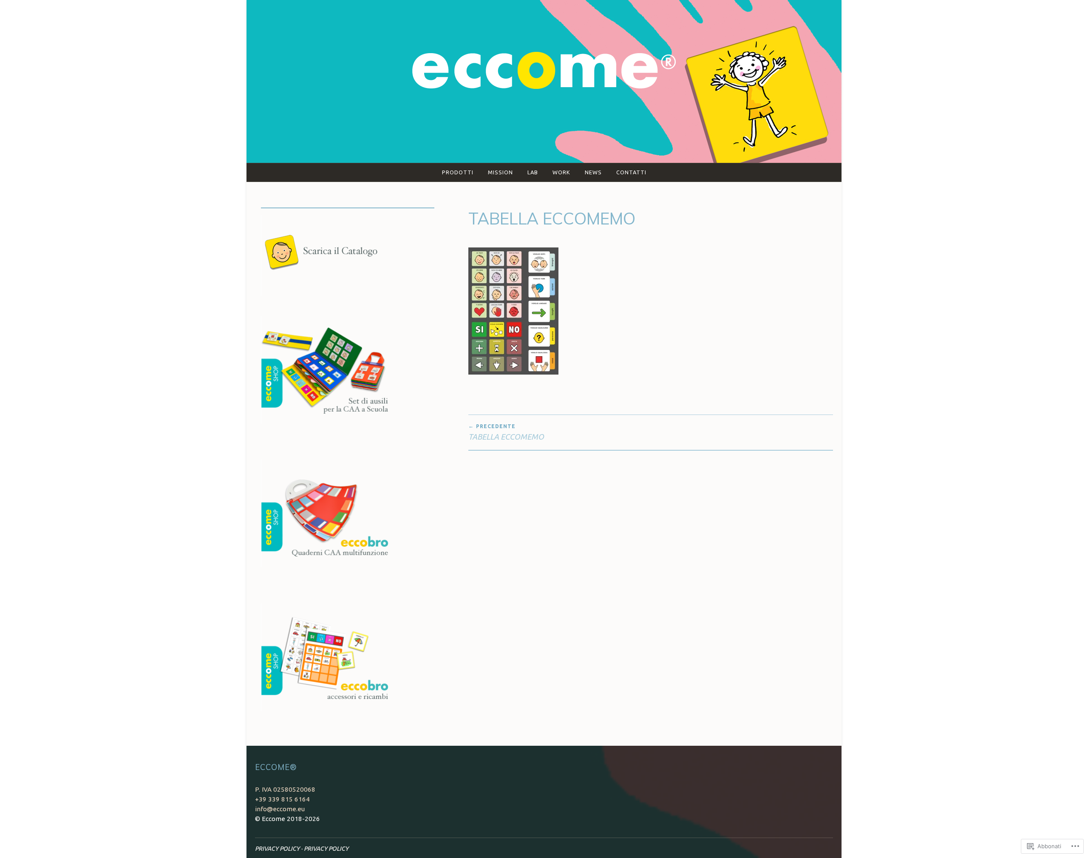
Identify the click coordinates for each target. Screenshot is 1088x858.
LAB (532, 172)
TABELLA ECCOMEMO (506, 431)
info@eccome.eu (280, 809)
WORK (561, 172)
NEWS (593, 172)
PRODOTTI (457, 172)
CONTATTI (631, 172)
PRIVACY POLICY (277, 848)
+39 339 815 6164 (282, 799)
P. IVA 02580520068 (285, 789)
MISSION (500, 172)
